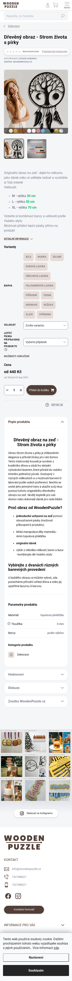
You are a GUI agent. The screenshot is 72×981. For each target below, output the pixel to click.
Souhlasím (36, 970)
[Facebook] (7, 895)
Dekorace (23, 654)
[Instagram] (17, 895)
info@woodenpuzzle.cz (26, 869)
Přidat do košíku (39, 390)
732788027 (19, 877)
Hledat (62, 16)
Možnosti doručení (16, 356)
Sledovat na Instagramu (40, 813)
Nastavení (36, 957)
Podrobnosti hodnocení (54, 51)
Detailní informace (16, 238)
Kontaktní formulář (24, 909)
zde (56, 948)
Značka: (18, 62)
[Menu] (67, 5)
